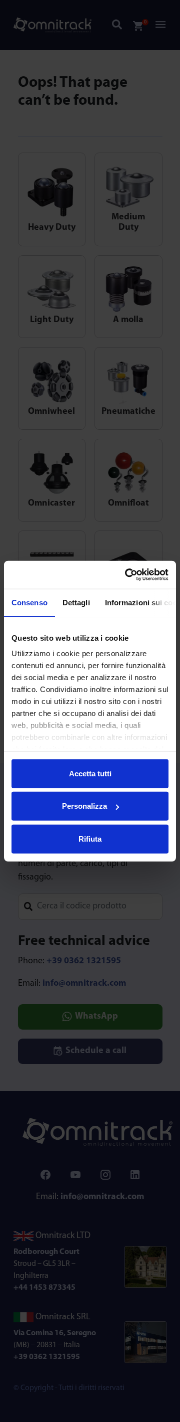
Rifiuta (90, 838)
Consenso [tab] (30, 602)
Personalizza (84, 806)
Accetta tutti (90, 773)
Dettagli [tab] (76, 602)
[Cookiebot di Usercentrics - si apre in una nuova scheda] (127, 574)
